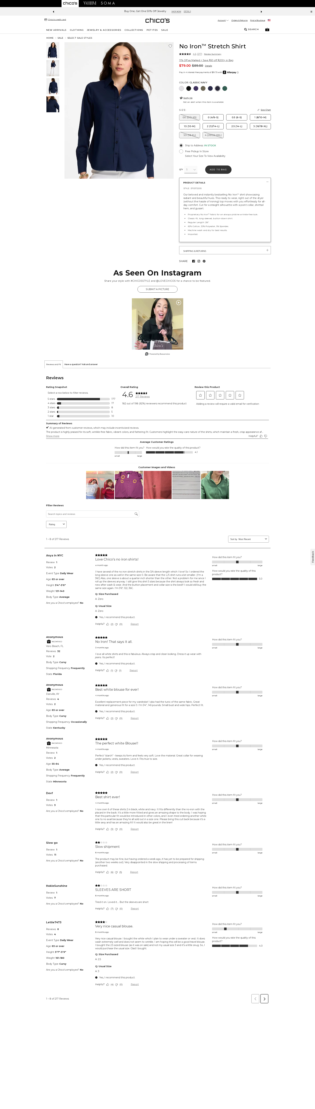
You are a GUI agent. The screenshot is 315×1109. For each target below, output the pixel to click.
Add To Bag (218, 169)
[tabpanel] (157, 687)
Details (208, 66)
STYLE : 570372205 (192, 188)
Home (50, 38)
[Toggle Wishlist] (170, 46)
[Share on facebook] (193, 261)
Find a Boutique (257, 20)
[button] (267, 29)
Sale (60, 38)
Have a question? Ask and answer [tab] (81, 364)
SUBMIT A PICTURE (157, 289)
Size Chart (266, 110)
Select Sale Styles (79, 38)
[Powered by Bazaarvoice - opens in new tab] (157, 354)
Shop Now (89, 11)
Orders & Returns (239, 20)
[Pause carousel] (311, 12)
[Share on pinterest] (204, 261)
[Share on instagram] (199, 261)
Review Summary (212, 54)
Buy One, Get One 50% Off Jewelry (58, 11)
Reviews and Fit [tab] (53, 364)
